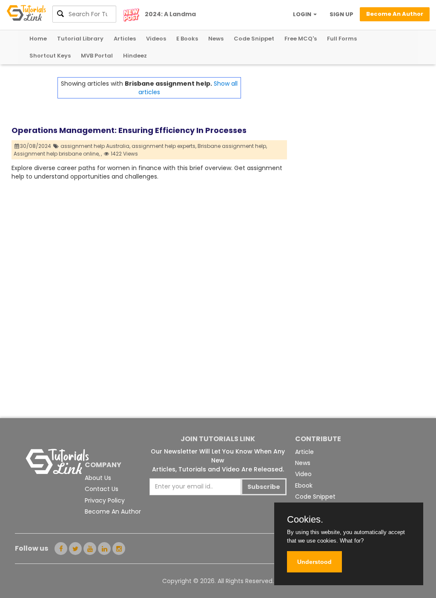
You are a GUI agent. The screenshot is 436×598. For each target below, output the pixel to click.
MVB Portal (97, 56)
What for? (352, 540)
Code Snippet (254, 39)
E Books (187, 39)
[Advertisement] (355, 130)
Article (304, 452)
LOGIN (303, 14)
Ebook (304, 485)
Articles (125, 39)
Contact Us (101, 489)
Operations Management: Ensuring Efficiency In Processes (129, 130)
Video (303, 474)
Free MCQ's (300, 39)
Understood (314, 561)
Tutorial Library (80, 39)
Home (38, 39)
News (216, 39)
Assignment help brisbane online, (57, 153)
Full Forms (342, 39)
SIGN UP (341, 14)
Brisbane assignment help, (232, 146)
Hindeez (135, 56)
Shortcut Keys (50, 56)
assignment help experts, (164, 146)
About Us (98, 478)
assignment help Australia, (95, 146)
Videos (156, 39)
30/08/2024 (36, 146)
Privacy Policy (105, 500)
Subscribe (263, 486)
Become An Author (113, 511)
